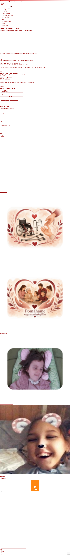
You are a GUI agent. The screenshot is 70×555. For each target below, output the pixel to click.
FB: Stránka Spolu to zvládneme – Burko (5, 125)
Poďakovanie (4, 22)
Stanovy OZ (4, 9)
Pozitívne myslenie (5, 12)
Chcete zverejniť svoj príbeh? (6, 13)
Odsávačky (4, 18)
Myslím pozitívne (3, 478)
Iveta (15, 30)
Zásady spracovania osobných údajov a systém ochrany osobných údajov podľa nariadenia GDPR (13, 548)
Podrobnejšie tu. (2, 94)
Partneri (4, 23)
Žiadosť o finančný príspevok (6, 20)
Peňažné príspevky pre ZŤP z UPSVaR (8, 15)
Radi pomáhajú (5, 10)
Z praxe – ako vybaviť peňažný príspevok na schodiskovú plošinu (9, 100)
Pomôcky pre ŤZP (5, 16)
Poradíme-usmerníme (29, 30)
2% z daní (2, 19)
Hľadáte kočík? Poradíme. (6, 17)
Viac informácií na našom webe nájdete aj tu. (5, 124)
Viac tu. (1, 68)
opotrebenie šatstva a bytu (4, 91)
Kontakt (2, 26)
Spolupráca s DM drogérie (6, 24)
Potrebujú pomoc (5, 11)
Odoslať (1, 121)
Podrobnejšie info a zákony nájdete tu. (5, 79)
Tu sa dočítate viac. (2, 75)
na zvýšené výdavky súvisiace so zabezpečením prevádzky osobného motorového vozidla (12, 92)
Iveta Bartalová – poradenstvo (5, 477)
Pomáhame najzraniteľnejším (6, 8)
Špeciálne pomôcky (5, 25)
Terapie (4, 14)
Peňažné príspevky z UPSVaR (22, 30)
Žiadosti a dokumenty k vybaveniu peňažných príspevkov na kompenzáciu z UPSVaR (11, 96)
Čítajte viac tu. (2, 86)
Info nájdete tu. (2, 83)
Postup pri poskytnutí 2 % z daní (7, 21)
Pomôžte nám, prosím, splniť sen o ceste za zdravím (6, 404)
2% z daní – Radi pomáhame (3, 192)
